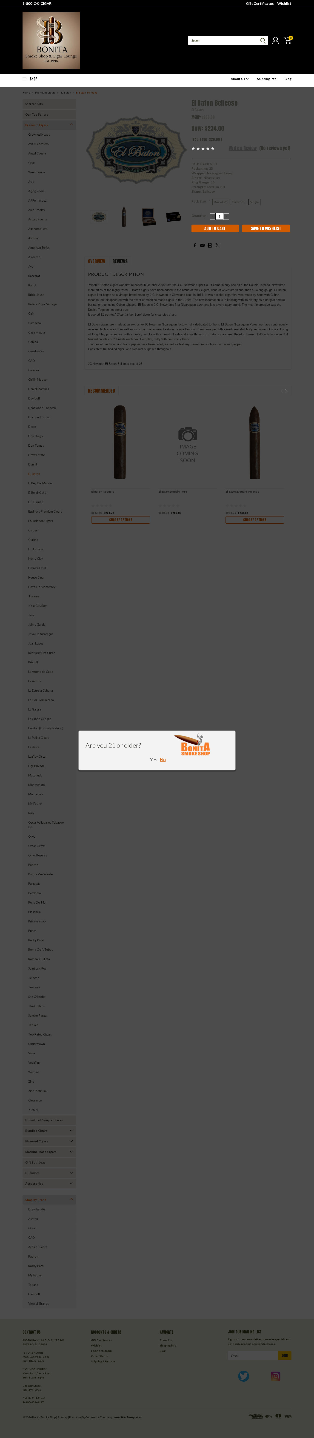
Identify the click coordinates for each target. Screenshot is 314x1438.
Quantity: (198, 215)
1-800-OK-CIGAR (37, 3)
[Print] (210, 245)
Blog (288, 79)
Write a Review (243, 148)
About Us (238, 79)
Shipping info (267, 79)
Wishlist (284, 3)
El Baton (197, 109)
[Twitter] (217, 245)
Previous (90, 150)
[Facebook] (194, 245)
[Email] (202, 245)
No (163, 759)
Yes (153, 759)
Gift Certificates (260, 3)
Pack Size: (200, 201)
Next (182, 150)
